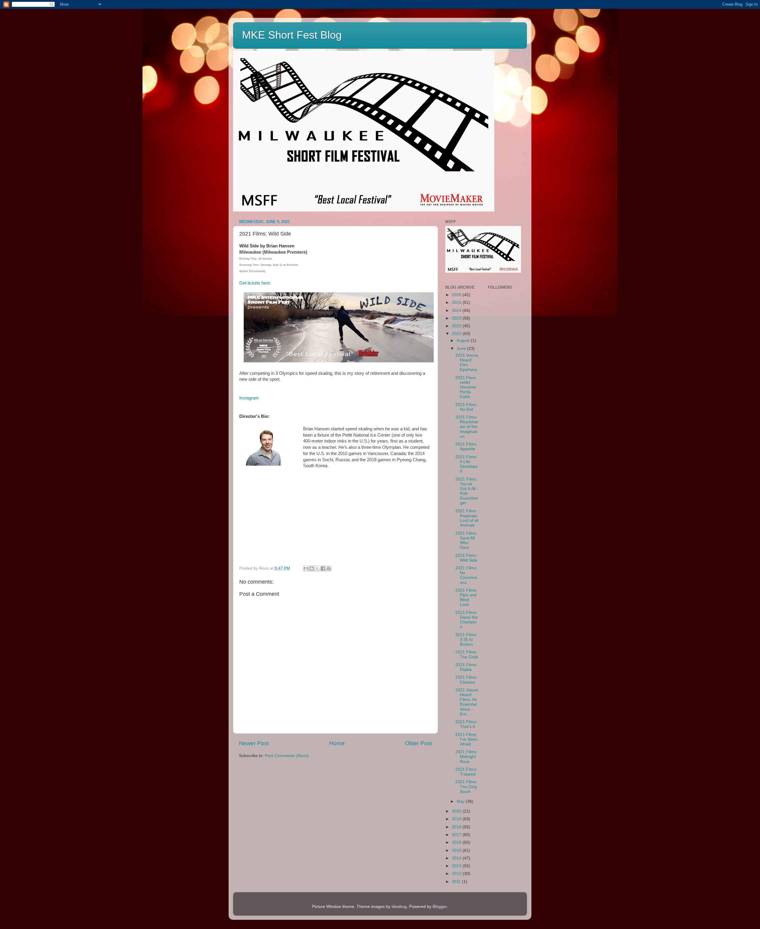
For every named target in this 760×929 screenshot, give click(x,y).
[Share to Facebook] (323, 568)
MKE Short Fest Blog (292, 35)
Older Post (418, 743)
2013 (457, 866)
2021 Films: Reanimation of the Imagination (466, 427)
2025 (457, 302)
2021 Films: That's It (466, 724)
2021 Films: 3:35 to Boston (466, 640)
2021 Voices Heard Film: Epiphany (466, 362)
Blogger (440, 906)
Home (337, 743)
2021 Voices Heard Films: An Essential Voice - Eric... (466, 702)
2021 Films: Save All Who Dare (466, 540)
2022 (457, 326)
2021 (457, 333)
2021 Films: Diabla (466, 667)
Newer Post (254, 743)
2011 (457, 881)
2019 (457, 819)
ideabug (399, 906)
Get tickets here (254, 283)
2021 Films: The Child (466, 654)
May (461, 801)
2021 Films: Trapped (466, 771)
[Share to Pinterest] (329, 568)
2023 (457, 318)
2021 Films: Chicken (466, 679)
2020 (457, 811)
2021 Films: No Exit (466, 407)
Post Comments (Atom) (287, 755)
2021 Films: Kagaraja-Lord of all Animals (467, 518)
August (464, 340)
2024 (457, 310)
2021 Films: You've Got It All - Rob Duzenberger (466, 491)
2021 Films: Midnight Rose (466, 757)
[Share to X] (317, 568)
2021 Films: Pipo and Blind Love (466, 597)
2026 (457, 295)
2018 (457, 827)
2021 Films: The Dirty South (466, 787)
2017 (457, 834)
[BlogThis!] (312, 568)
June (462, 348)
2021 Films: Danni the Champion (466, 619)
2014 (457, 858)
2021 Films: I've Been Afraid (466, 739)
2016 (457, 842)
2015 (457, 850)
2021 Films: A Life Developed (466, 464)
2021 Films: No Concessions (466, 575)
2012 (457, 873)
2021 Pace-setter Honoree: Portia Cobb (466, 387)
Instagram (249, 398)
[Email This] (306, 568)
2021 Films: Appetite (466, 446)
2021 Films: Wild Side (466, 558)
